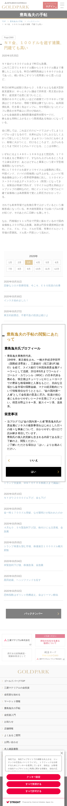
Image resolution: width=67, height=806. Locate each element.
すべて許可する (33, 791)
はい (33, 471)
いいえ (34, 460)
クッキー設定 (33, 777)
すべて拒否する (33, 784)
